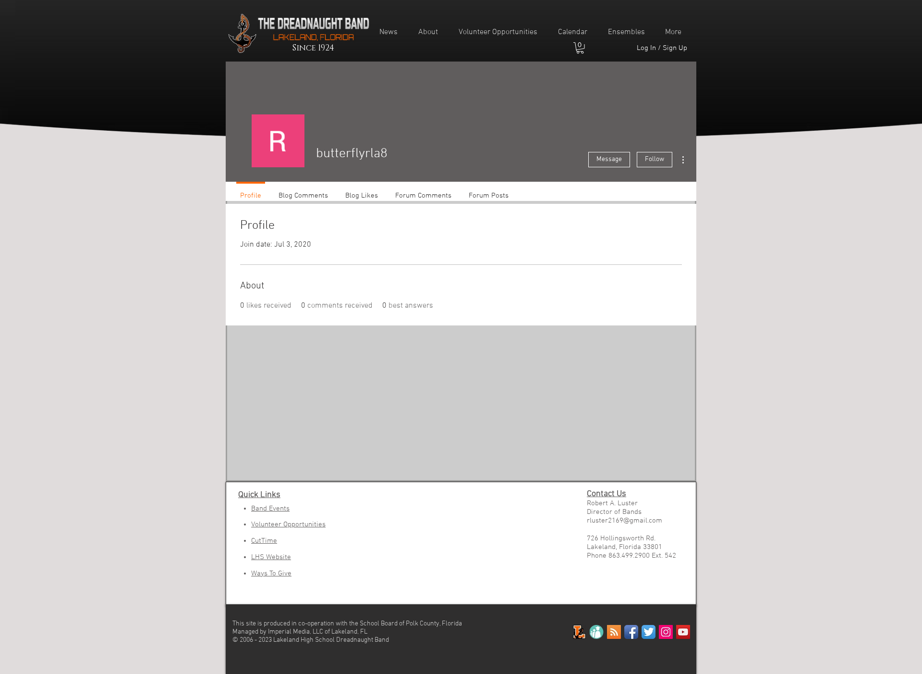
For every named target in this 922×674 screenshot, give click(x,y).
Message (609, 159)
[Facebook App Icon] (631, 632)
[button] (431, 32)
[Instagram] (666, 632)
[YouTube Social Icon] (683, 632)
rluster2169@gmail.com (624, 520)
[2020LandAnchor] (579, 632)
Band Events (270, 508)
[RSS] (614, 632)
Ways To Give (271, 573)
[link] (580, 48)
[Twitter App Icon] (648, 632)
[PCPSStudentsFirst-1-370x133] (597, 632)
